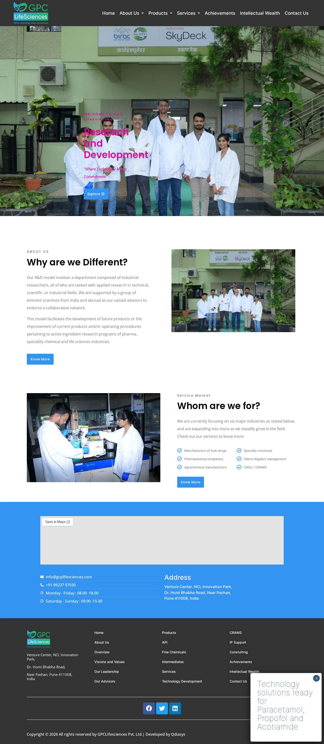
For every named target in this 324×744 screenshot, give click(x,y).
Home (108, 13)
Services (186, 13)
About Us (129, 13)
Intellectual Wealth (260, 13)
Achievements (220, 13)
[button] (131, 13)
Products (158, 13)
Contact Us (297, 13)
